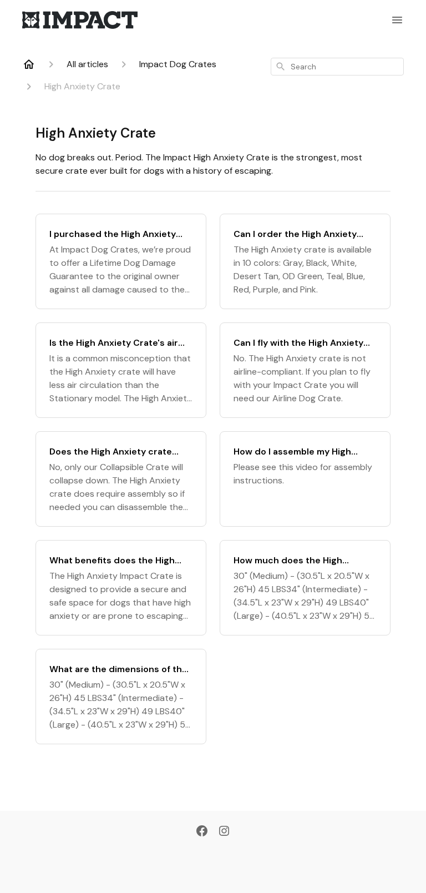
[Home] (29, 64)
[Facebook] (202, 832)
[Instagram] (224, 832)
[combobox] (337, 66)
